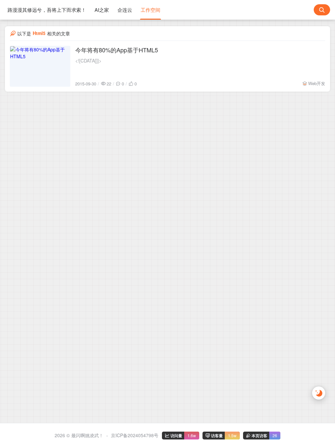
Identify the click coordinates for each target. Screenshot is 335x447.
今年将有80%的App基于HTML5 (116, 50)
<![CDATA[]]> (88, 60)
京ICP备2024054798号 (134, 435)
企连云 (124, 9)
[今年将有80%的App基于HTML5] (40, 66)
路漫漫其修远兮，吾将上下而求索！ (47, 9)
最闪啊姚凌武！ (87, 435)
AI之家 (102, 9)
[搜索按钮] (322, 9)
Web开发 (316, 83)
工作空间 (150, 9)
